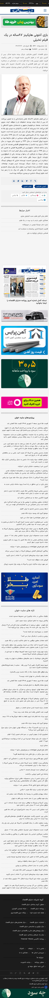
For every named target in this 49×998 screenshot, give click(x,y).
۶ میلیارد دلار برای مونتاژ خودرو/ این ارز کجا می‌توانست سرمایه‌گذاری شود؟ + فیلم (25, 740)
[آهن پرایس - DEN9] (24, 340)
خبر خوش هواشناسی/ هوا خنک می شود (34, 518)
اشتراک (22, 948)
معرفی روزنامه (39, 962)
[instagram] (38, 973)
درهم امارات (8, 3)
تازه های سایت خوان (24, 610)
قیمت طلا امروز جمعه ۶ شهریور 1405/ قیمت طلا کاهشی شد (27, 681)
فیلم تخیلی (27, 186)
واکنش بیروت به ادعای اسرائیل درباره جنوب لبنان (32, 621)
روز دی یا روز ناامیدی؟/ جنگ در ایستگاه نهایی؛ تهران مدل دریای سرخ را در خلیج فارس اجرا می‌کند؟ (24, 728)
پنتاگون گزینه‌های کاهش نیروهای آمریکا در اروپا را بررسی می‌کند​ (26, 551)
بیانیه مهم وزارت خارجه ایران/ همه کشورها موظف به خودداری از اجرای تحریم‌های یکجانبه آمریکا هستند (26, 653)
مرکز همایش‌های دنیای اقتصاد (15, 922)
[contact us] (16, 973)
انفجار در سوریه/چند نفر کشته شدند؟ (35, 632)
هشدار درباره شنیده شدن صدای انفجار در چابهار (32, 708)
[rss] (24, 973)
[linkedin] (22, 181)
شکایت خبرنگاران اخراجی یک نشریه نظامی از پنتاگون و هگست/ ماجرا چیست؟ (24, 835)
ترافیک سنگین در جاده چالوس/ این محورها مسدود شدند (28, 616)
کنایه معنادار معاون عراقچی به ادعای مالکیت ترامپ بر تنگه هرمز (26, 640)
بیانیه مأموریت (25, 962)
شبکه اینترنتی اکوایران (19, 909)
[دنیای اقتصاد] (22, 10)
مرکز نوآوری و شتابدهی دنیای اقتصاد (31, 926)
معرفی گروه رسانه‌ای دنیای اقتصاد (33, 904)
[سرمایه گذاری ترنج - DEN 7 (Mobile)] (24, 22)
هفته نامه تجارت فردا (37, 913)
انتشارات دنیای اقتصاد (37, 922)
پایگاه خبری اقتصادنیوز (18, 913)
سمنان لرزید (44, 745)
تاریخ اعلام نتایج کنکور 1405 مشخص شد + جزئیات (30, 785)
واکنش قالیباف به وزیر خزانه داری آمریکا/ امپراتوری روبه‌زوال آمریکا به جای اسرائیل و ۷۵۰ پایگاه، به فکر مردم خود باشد (25, 530)
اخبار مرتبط (24, 210)
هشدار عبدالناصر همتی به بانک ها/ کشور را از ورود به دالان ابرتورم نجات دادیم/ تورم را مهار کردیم (25, 541)
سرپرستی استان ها (38, 953)
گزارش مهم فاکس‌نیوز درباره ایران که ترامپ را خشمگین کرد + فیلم (26, 758)
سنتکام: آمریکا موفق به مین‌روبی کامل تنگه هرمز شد (30, 870)
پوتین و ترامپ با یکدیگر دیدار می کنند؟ (34, 636)
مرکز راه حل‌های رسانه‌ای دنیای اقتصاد (31, 935)
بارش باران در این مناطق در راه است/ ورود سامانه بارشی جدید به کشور (26, 485)
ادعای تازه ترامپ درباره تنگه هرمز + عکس (34, 790)
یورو (30, 3)
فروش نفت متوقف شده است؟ (37, 560)
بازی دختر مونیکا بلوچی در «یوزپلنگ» (35, 225)
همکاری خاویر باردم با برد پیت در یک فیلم (33, 220)
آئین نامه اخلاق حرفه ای (36, 966)
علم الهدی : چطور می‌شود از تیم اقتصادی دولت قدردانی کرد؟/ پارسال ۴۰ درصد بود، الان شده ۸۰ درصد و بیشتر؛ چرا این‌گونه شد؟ (25, 626)
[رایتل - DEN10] (24, 402)
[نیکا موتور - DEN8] (24, 316)
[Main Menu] (45, 10)
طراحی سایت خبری (39, 987)
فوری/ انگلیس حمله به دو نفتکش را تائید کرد (32, 498)
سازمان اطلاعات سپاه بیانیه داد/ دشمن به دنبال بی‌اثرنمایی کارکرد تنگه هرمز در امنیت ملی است (25, 461)
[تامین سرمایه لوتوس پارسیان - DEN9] (24, 373)
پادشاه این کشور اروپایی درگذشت (36, 774)
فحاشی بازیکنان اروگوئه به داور (37, 233)
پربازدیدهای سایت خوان (24, 417)
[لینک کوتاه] (35, 181)
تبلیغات (30, 948)
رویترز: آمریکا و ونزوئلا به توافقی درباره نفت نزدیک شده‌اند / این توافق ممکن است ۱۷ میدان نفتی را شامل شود (26, 804)
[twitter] (27, 181)
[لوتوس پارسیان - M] (24, 993)
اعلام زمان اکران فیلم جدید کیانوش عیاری (34, 216)
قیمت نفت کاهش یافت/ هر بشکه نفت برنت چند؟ (31, 712)
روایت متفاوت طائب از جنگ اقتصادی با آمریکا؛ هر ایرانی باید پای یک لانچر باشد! (25, 824)
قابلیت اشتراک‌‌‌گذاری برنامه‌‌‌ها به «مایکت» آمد (33, 229)
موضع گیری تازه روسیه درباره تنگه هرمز (34, 513)
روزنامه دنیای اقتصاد (37, 909)
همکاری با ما (23, 953)
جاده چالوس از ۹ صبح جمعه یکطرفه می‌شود (33, 861)
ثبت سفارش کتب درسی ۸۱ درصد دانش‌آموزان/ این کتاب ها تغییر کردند (26, 810)
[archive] (11, 973)
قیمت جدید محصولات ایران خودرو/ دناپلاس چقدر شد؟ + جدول (26, 535)
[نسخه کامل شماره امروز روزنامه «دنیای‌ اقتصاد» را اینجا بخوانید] (24, 281)
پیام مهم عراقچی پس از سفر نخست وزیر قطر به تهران (29, 798)
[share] (20, 973)
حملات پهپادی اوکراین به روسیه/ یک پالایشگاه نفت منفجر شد (27, 794)
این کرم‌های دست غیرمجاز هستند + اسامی (33, 770)
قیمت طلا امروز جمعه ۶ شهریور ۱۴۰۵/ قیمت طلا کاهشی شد (27, 423)
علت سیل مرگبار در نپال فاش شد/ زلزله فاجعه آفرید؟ (30, 754)
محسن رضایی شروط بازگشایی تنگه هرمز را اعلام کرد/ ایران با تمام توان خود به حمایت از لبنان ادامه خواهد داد (26, 492)
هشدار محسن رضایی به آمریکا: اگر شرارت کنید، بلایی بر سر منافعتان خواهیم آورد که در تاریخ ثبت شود (25, 454)
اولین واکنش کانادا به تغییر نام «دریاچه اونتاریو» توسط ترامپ (27, 857)
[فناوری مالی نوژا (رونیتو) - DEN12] (24, 587)
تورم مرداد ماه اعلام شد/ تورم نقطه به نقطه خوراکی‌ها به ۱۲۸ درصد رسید (25, 717)
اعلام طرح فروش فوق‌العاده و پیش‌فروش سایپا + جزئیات (29, 547)
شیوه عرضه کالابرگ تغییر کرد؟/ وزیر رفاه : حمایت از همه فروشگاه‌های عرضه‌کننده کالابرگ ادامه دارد (25, 666)
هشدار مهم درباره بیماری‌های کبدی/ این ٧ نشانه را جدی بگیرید (27, 555)
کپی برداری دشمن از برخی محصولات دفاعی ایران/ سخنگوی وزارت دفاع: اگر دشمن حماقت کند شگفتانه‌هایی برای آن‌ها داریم (26, 779)
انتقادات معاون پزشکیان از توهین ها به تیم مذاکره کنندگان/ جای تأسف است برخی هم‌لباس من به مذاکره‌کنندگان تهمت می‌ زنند (26, 503)
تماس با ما (40, 948)
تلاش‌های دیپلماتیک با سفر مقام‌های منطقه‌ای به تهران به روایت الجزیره (26, 659)
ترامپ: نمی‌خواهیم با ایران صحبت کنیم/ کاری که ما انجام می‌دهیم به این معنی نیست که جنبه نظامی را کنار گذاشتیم (24, 523)
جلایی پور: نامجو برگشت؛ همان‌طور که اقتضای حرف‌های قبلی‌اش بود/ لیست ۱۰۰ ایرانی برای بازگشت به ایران (26, 817)
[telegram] (18, 181)
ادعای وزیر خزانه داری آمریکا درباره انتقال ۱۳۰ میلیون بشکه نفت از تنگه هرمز (25, 880)
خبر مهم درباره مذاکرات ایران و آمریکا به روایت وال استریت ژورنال (26, 564)
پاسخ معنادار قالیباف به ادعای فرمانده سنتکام (33, 685)
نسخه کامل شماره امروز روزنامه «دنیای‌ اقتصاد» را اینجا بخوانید (27, 301)
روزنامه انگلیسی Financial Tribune (32, 939)
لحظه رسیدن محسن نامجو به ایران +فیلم (34, 509)
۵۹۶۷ (38, 46)
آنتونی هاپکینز (41, 186)
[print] (14, 181)
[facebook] (31, 181)
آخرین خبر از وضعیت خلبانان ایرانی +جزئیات (33, 466)
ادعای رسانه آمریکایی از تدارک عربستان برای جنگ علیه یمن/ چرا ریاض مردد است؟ (25, 478)
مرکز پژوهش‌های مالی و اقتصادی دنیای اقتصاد (28, 931)
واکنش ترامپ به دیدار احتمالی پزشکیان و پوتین (32, 865)
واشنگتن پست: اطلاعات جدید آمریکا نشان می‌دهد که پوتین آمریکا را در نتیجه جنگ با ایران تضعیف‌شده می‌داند (25, 764)
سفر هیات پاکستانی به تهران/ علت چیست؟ (33, 676)
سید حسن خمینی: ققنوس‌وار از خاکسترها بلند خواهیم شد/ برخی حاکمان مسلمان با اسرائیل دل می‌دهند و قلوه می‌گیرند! (26, 851)
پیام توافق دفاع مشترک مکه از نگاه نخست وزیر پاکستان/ (29, 672)
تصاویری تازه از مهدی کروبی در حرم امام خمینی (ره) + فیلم (27, 734)
